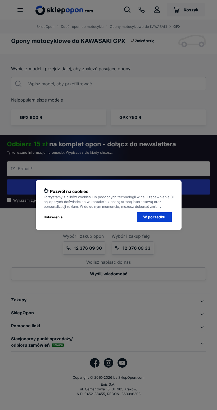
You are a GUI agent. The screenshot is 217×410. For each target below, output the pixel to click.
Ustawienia (53, 217)
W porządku (154, 217)
